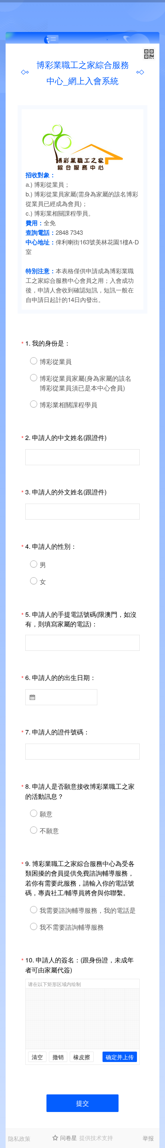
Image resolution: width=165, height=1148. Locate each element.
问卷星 (68, 1138)
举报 (148, 1138)
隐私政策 (19, 1138)
